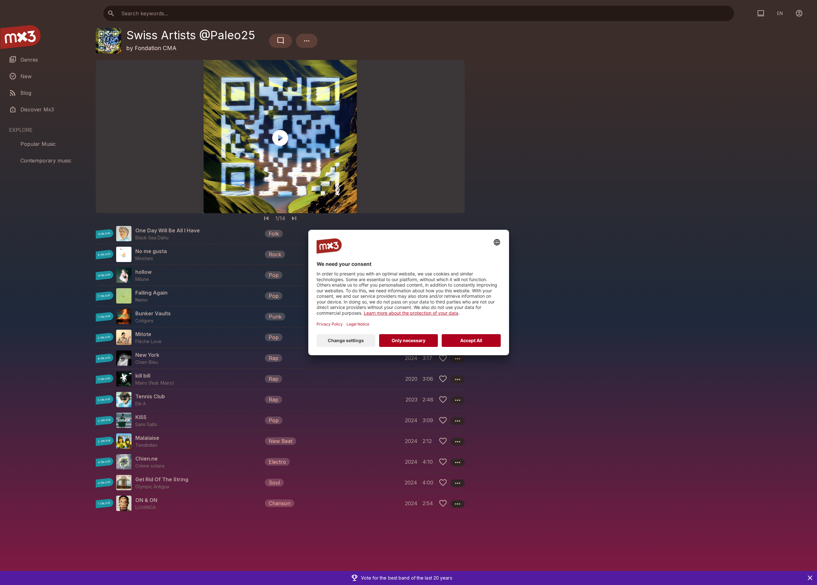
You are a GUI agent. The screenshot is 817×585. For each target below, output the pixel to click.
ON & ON (146, 500)
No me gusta (151, 251)
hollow (143, 272)
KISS (140, 417)
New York (147, 355)
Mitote (143, 334)
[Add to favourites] (443, 358)
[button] (280, 233)
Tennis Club (150, 396)
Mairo (166, 383)
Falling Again (151, 292)
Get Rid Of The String (161, 479)
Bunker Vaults (153, 313)
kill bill (142, 375)
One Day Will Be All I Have (167, 230)
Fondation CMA (155, 48)
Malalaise (147, 438)
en (780, 13)
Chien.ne (146, 458)
